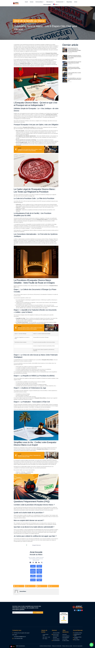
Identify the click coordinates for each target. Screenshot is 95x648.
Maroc (53, 345)
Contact (75, 1)
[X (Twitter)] (41, 562)
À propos (31, 1)
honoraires (24, 507)
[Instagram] (33, 562)
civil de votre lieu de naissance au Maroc (30, 405)
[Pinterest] (36, 562)
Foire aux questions (47, 4)
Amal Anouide (31, 460)
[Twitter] (78, 610)
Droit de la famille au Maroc (29, 20)
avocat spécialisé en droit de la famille (23, 363)
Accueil (26, 1)
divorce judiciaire (37, 224)
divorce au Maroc (23, 532)
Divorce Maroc (54, 53)
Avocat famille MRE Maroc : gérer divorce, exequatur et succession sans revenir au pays (74, 79)
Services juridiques (39, 1)
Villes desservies (49, 1)
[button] (18, 586)
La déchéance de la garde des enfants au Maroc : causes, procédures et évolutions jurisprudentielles (74, 56)
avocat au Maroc (52, 342)
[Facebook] (30, 562)
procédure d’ (26, 127)
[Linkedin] (80, 610)
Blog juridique (69, 1)
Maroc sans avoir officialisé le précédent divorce (41, 133)
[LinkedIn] (39, 562)
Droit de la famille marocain (36, 59)
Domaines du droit (59, 1)
